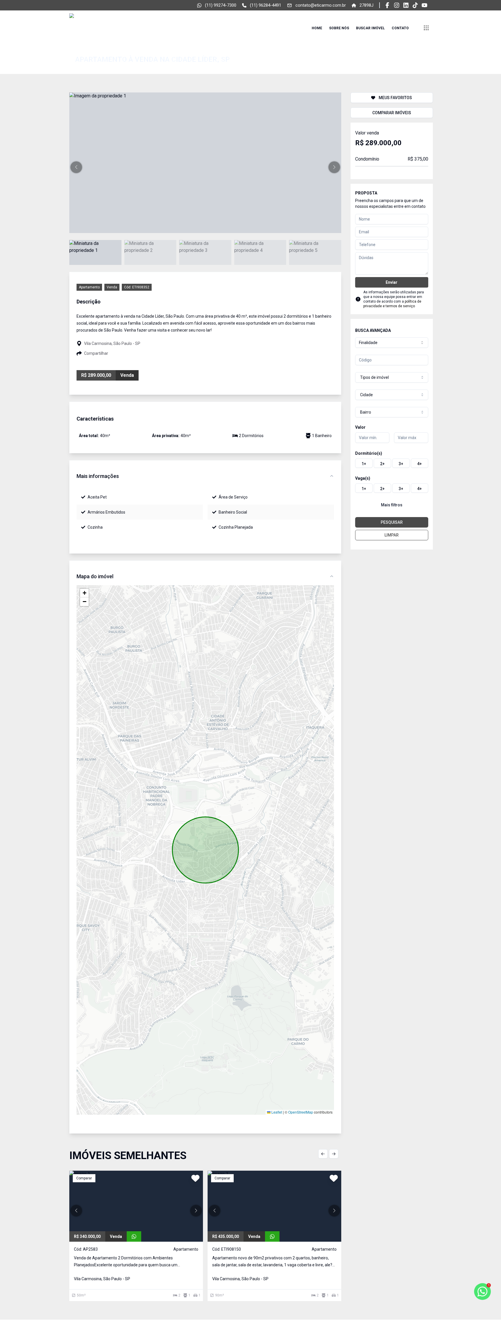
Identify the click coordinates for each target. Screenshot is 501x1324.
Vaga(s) (362, 478)
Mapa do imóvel (95, 576)
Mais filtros (391, 505)
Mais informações (98, 476)
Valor (360, 427)
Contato (400, 28)
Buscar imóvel (370, 28)
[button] (76, 167)
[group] (391, 463)
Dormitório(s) (368, 453)
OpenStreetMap (300, 1112)
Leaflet (276, 1112)
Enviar (391, 282)
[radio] (364, 463)
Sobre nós (339, 28)
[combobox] (391, 342)
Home (317, 28)
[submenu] (426, 28)
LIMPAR (391, 535)
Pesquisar (392, 522)
